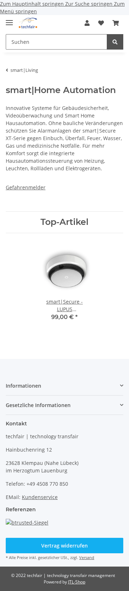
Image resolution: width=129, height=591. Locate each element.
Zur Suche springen (89, 3)
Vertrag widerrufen (64, 545)
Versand (86, 557)
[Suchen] (115, 42)
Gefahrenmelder (26, 187)
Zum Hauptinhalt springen (32, 3)
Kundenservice (40, 497)
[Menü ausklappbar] (9, 19)
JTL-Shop (76, 582)
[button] (87, 23)
